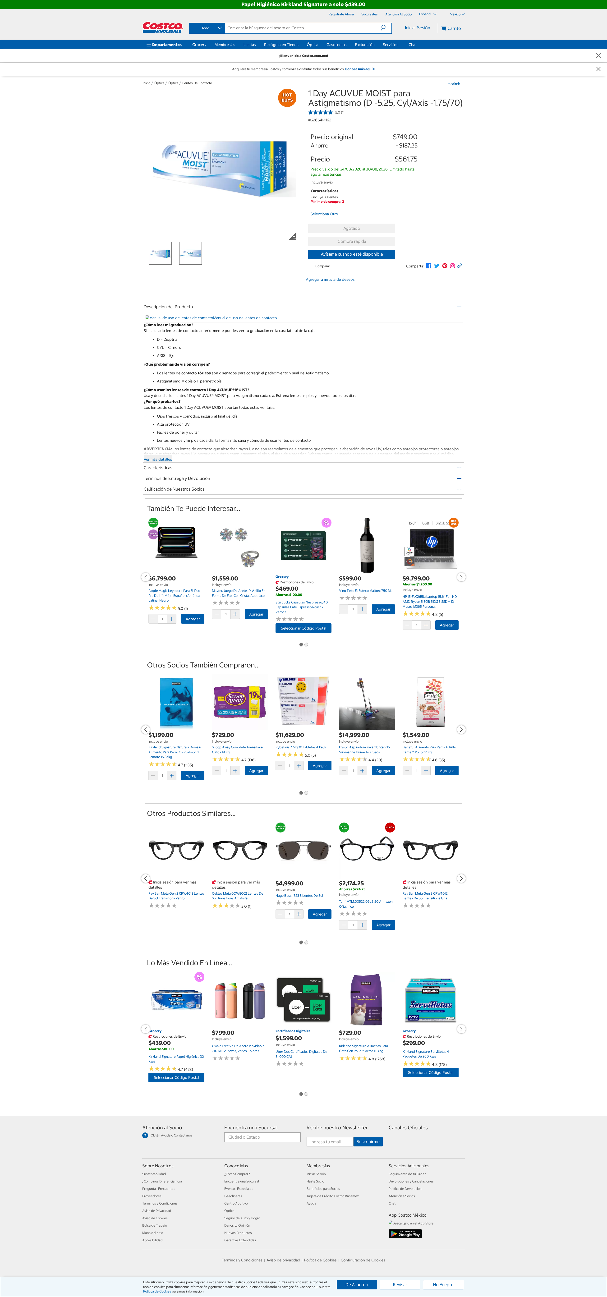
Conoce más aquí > (360, 69)
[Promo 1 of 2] (301, 645)
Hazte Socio (315, 1181)
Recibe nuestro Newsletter (337, 1127)
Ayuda (311, 1203)
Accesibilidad (152, 1240)
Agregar (193, 618)
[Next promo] (461, 577)
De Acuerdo (356, 1284)
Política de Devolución (405, 1189)
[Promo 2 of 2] (306, 645)
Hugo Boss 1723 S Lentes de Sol (299, 895)
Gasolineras (336, 44)
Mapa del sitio (152, 1233)
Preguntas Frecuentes (158, 1189)
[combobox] (206, 28)
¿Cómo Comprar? (237, 1174)
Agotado (351, 228)
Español (425, 14)
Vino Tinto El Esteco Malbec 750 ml (365, 591)
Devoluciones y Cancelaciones (411, 1181)
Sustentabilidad (154, 1174)
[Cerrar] (598, 56)
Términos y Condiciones (160, 1203)
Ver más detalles (158, 459)
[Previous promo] (145, 577)
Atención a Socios (402, 1196)
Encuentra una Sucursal (251, 1127)
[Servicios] (399, 44)
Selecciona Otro (324, 214)
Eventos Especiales (238, 1189)
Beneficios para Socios (323, 1189)
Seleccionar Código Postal (303, 628)
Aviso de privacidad (283, 1260)
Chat (413, 44)
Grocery (199, 44)
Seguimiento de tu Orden (407, 1174)
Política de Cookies (157, 1291)
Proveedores (151, 1196)
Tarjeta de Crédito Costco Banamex (333, 1196)
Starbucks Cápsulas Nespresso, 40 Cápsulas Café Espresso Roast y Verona (302, 607)
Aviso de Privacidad (156, 1211)
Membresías (225, 44)
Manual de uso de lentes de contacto (245, 317)
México (455, 14)
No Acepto (443, 1284)
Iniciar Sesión (417, 27)
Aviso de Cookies (155, 1218)
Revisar (400, 1284)
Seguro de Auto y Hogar (242, 1218)
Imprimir (453, 83)
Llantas (250, 44)
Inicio (146, 83)
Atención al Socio (162, 1127)
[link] (429, 266)
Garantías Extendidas (240, 1240)
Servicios (390, 44)
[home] (163, 27)
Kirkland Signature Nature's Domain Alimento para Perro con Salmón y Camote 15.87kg (174, 752)
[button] (386, 27)
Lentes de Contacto (197, 83)
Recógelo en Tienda (281, 44)
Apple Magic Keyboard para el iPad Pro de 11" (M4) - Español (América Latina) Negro (174, 596)
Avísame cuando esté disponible (352, 254)
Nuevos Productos (238, 1233)
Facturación (365, 44)
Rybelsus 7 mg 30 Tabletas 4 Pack (301, 747)
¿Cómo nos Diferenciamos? (162, 1181)
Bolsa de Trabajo (154, 1225)
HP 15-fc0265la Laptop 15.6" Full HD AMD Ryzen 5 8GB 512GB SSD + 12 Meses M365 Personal (430, 601)
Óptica (312, 44)
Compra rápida (352, 241)
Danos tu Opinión (237, 1225)
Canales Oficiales (408, 1127)
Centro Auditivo (236, 1203)
